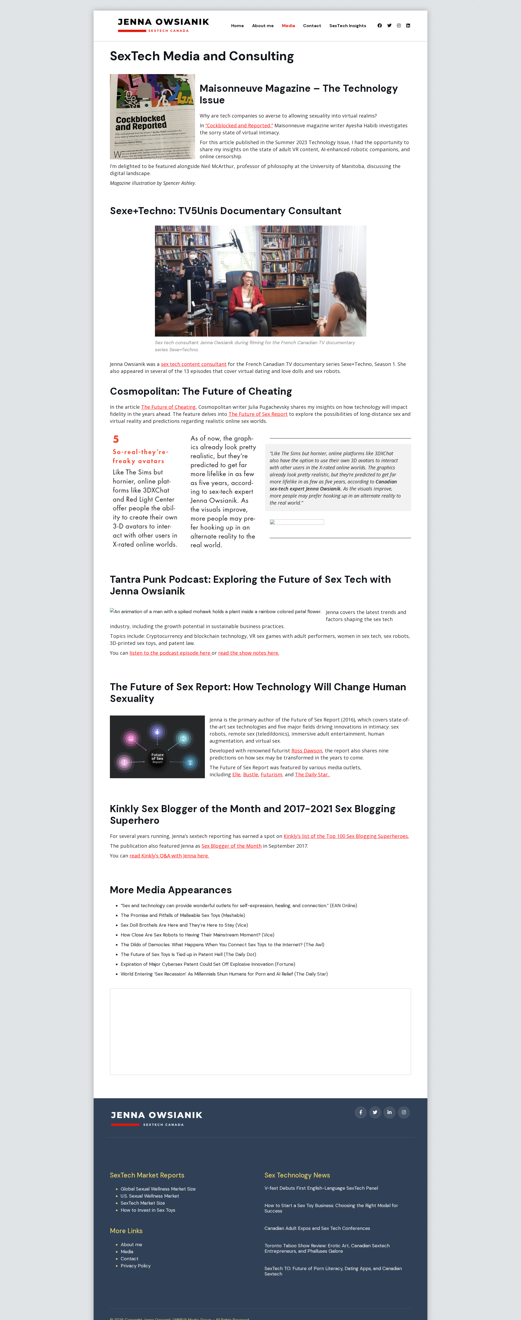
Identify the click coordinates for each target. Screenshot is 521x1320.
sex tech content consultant (194, 364)
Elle (236, 774)
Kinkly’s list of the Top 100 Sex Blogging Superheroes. (346, 836)
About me (263, 26)
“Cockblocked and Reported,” (239, 125)
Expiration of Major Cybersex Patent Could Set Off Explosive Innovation (197, 964)
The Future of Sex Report (258, 414)
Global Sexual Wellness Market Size (158, 1189)
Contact (312, 26)
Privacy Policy (136, 1266)
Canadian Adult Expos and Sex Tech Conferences (317, 1228)
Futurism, (272, 774)
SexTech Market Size (143, 1203)
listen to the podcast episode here (170, 653)
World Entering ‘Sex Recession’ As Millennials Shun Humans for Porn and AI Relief (207, 974)
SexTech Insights (347, 26)
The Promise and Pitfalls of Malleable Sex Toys (171, 915)
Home (237, 26)
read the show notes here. (248, 653)
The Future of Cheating (168, 407)
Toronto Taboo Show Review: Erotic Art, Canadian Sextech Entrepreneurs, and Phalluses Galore (327, 1248)
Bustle (250, 774)
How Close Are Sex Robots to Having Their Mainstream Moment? (190, 935)
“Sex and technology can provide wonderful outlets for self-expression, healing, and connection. (224, 906)
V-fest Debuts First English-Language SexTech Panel (321, 1188)
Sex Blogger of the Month (232, 846)
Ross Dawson (306, 750)
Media (288, 26)
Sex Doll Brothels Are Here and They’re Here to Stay (177, 925)
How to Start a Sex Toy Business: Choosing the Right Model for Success (331, 1208)
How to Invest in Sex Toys (148, 1210)
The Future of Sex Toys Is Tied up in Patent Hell (172, 954)
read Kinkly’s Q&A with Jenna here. (169, 855)
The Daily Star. (312, 774)
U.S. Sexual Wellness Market (150, 1196)
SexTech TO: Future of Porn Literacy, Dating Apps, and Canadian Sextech (333, 1271)
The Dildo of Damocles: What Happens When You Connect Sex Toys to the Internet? (212, 945)
